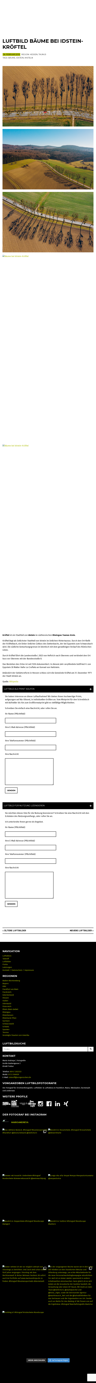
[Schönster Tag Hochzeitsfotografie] (24, 1103)
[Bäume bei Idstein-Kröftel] (48, 96)
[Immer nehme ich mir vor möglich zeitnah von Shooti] (25, 1287)
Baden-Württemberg (11, 980)
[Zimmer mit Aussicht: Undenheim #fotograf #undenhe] (25, 1196)
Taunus (42, 54)
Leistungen (7, 967)
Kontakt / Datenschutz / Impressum (18, 970)
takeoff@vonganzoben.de (20, 1077)
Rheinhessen (7, 1015)
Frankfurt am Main (10, 989)
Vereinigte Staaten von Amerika (15, 1035)
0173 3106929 (13, 1074)
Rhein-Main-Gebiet (10, 1009)
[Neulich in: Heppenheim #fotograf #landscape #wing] (25, 1242)
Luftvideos (6, 956)
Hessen (34, 54)
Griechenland (8, 995)
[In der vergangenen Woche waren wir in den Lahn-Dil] (71, 1287)
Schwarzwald (8, 1024)
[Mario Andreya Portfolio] (6, 1103)
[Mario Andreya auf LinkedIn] (58, 1103)
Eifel (4, 986)
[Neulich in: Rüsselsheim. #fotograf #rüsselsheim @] (71, 1151)
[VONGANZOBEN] (15, 1103)
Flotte (5, 964)
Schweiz (5, 1026)
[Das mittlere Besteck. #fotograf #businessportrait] (25, 1151)
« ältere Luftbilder (14, 930)
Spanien (5, 1029)
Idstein (20, 58)
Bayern (5, 983)
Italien (5, 1001)
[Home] (48, 17)
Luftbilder (6, 961)
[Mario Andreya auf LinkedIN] (66, 1103)
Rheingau (6, 1012)
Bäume (11, 58)
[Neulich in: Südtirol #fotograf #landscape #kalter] (71, 1242)
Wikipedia (13, 681)
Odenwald (6, 1003)
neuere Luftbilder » (82, 930)
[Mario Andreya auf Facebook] (49, 1103)
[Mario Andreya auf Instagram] (40, 1103)
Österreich (6, 1006)
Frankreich (6, 992)
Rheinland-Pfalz (9, 1018)
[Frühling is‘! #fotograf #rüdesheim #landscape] (25, 1333)
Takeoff (5, 959)
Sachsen (6, 1021)
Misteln (29, 58)
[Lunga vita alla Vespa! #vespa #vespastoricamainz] (71, 1196)
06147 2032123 (15, 1071)
